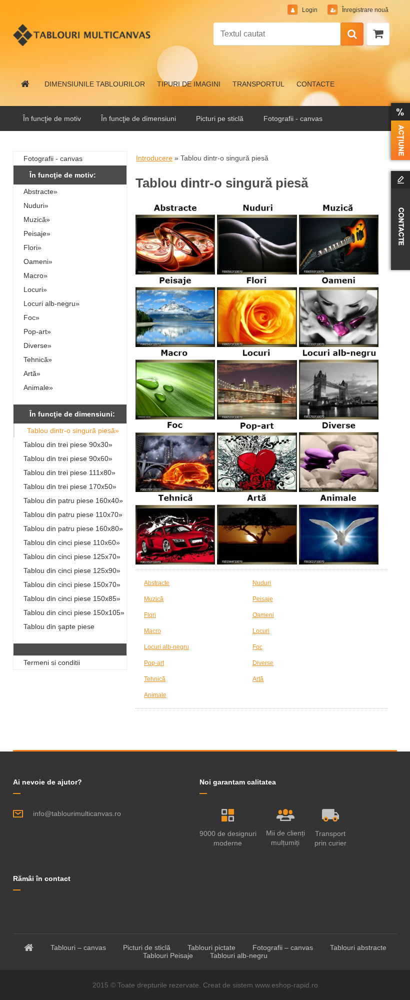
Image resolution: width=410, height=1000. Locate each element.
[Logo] (81, 35)
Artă (258, 679)
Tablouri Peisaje (168, 956)
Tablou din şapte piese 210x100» (59, 628)
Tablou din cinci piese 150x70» (72, 584)
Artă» (32, 374)
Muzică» (37, 220)
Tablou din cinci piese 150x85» (72, 598)
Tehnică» (38, 360)
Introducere (154, 158)
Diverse (263, 663)
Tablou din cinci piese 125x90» (72, 570)
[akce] (398, 131)
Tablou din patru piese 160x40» (73, 500)
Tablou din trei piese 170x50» (70, 486)
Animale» (38, 388)
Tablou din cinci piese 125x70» (72, 556)
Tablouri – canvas (78, 948)
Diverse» (38, 346)
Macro (152, 631)
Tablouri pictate (212, 948)
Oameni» (38, 262)
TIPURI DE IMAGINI (188, 84)
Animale (155, 695)
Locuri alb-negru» (52, 304)
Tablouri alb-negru (239, 956)
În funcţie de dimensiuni (138, 118)
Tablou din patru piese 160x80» (73, 528)
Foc (257, 647)
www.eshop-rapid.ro (286, 985)
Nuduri (261, 583)
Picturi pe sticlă (220, 118)
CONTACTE (315, 84)
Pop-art (154, 663)
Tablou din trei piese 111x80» (70, 472)
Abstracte (157, 583)
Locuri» (35, 290)
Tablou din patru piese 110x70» (73, 514)
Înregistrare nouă (364, 10)
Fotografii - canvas (293, 118)
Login (309, 10)
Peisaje (262, 599)
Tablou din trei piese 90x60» (68, 458)
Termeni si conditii (52, 662)
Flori (150, 615)
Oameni (263, 615)
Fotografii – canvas (282, 948)
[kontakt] (398, 220)
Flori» (33, 248)
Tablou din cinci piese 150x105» (74, 612)
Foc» (32, 318)
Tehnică (155, 679)
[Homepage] (25, 84)
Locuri (261, 631)
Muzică (154, 599)
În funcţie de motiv (52, 118)
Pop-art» (37, 332)
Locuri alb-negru (166, 647)
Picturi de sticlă (146, 948)
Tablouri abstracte (358, 948)
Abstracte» (41, 192)
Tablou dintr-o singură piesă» (73, 430)
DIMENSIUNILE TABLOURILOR (94, 84)
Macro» (36, 276)
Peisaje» (37, 234)
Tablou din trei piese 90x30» (68, 444)
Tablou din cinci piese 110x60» (72, 542)
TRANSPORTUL (258, 84)
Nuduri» (36, 206)
